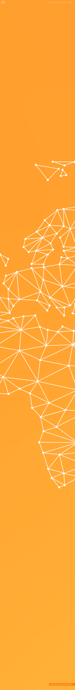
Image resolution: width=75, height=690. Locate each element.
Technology (57, 2)
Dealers (64, 2)
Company (70, 2)
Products (50, 2)
